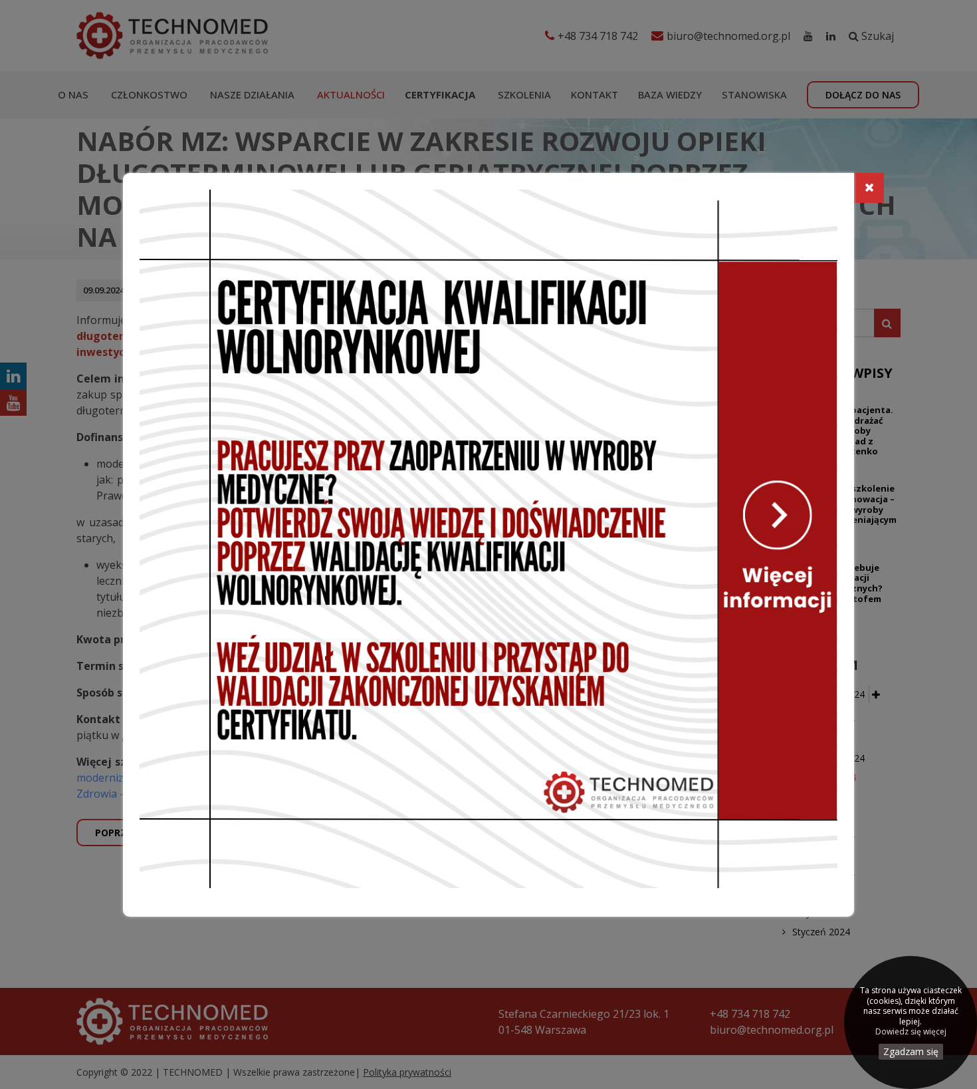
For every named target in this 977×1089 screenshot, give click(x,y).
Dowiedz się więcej (910, 1031)
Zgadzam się (910, 1051)
